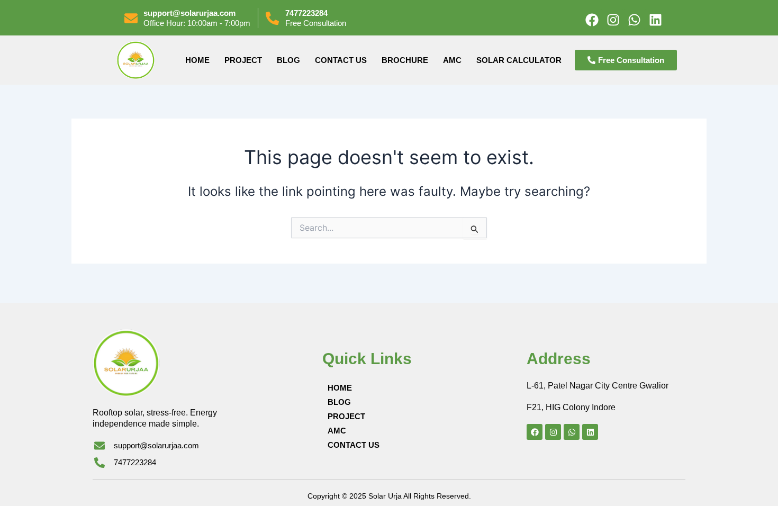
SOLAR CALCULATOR (519, 60)
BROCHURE (405, 60)
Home (197, 60)
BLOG (288, 60)
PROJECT (243, 60)
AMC (452, 60)
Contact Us (341, 60)
